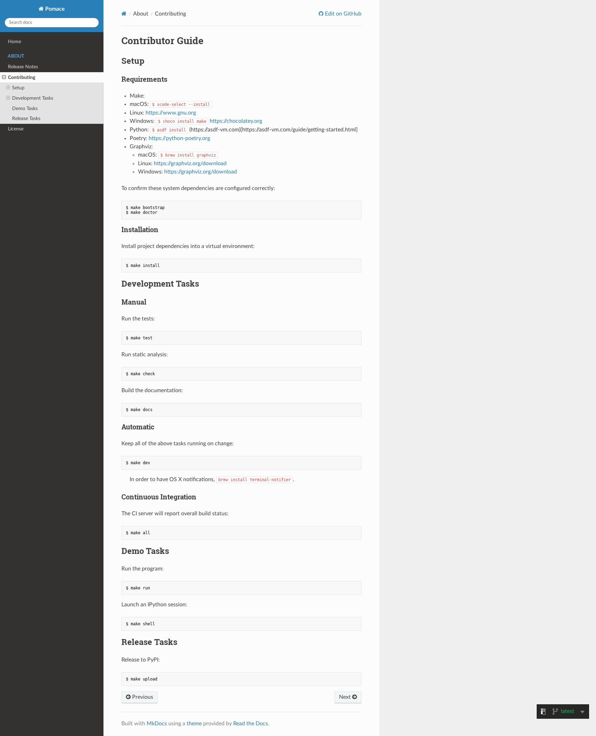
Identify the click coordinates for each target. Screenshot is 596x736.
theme (194, 723)
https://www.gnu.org (171, 113)
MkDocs (157, 723)
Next (345, 697)
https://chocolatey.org (236, 121)
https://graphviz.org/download (190, 163)
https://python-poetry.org (179, 138)
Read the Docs (250, 723)
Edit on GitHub (342, 14)
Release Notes (23, 66)
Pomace (54, 9)
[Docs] (124, 14)
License (15, 128)
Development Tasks (32, 98)
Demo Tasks (25, 108)
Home (14, 41)
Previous (142, 697)
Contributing (21, 77)
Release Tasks (26, 118)
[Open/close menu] (4, 77)
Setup (18, 87)
